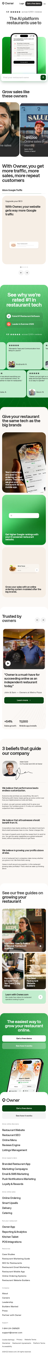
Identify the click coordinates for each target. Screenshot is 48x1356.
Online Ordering (11, 1198)
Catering (7, 1213)
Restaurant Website (13, 1130)
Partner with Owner (11, 1315)
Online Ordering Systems (14, 1276)
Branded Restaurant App (16, 1164)
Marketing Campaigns (15, 1169)
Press (5, 1310)
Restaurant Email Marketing (15, 1267)
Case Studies (8, 1254)
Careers (6, 1298)
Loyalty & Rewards (12, 1184)
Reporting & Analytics (14, 1231)
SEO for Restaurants (12, 1263)
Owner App (8, 1226)
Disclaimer (6, 1343)
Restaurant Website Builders (16, 1280)
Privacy (19, 1340)
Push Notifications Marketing (19, 1179)
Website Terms (30, 1340)
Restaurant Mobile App (13, 1271)
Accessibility (7, 1346)
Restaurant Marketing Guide (16, 1258)
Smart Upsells (10, 1203)
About (5, 1293)
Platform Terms (39, 1343)
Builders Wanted (10, 1306)
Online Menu (9, 1140)
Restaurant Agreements (21, 1343)
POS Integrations (11, 1241)
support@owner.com (12, 1332)
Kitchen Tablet (10, 1236)
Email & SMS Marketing (15, 1174)
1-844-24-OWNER (11, 1328)
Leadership (7, 1302)
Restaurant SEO (11, 1135)
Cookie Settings (8, 1340)
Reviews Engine (11, 1145)
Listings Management (14, 1150)
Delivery (6, 1208)
